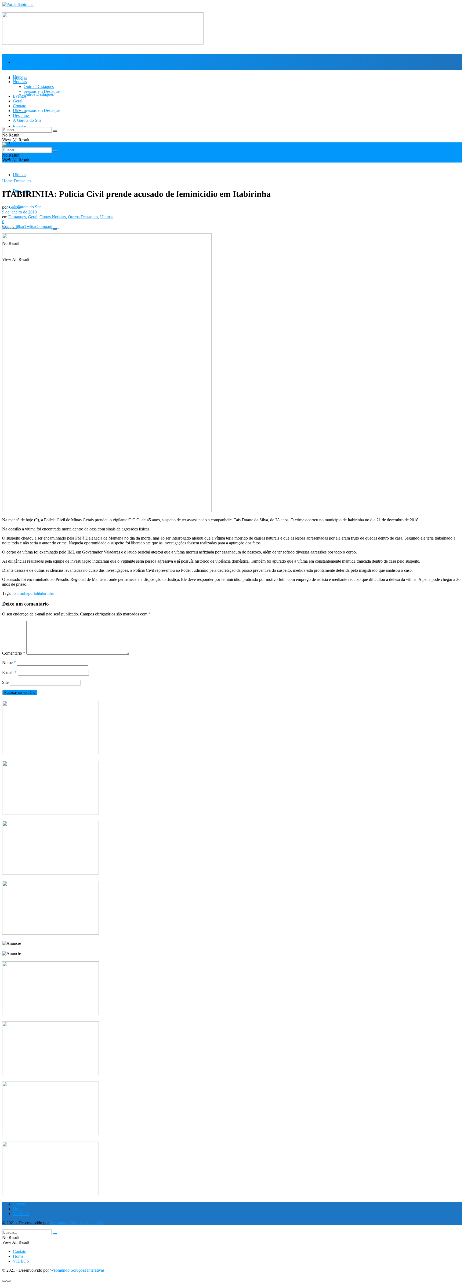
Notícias (20, 81)
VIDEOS (21, 1213)
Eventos (20, 126)
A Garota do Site (27, 207)
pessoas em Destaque (42, 110)
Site (5, 682)
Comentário (13, 653)
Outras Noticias (52, 217)
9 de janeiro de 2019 (19, 212)
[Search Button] (55, 229)
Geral (17, 101)
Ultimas (19, 174)
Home (18, 62)
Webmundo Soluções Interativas (77, 1222)
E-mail (9, 672)
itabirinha (20, 593)
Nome (9, 662)
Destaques (21, 115)
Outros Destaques (39, 94)
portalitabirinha (41, 593)
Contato (19, 106)
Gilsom (15, 207)
